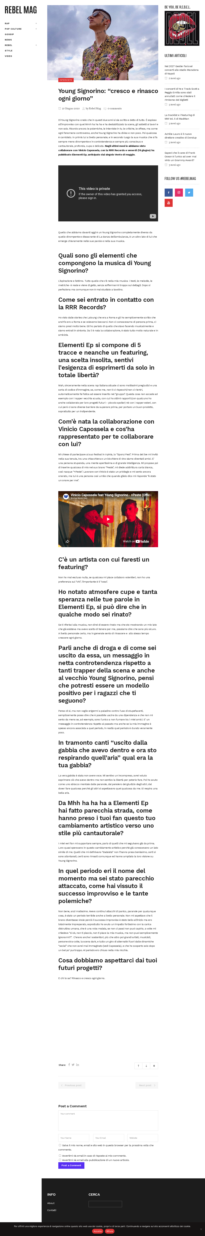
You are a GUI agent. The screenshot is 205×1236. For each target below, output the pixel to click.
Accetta (98, 1231)
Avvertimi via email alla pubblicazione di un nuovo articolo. (95, 1160)
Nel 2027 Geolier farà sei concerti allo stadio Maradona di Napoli (182, 70)
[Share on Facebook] (69, 1065)
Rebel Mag (95, 108)
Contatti (51, 1210)
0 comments (115, 108)
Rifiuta (110, 1231)
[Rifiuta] (201, 1229)
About (50, 1203)
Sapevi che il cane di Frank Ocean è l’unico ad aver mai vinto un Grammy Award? (180, 156)
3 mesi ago (174, 104)
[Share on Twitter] (73, 1065)
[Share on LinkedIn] (77, 1065)
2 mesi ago (174, 78)
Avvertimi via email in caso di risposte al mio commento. (94, 1155)
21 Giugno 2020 (71, 108)
